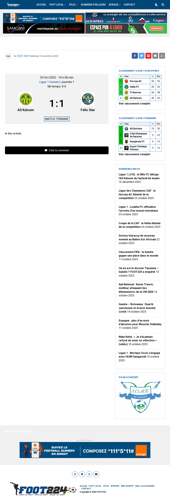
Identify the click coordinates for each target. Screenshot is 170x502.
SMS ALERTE (127, 486)
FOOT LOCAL (56, 4)
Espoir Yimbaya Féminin (138, 148)
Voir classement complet (134, 103)
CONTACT (129, 4)
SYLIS (72, 4)
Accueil (41, 4)
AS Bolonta (136, 128)
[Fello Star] (88, 103)
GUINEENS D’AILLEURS (93, 4)
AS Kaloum (136, 98)
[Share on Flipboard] (148, 56)
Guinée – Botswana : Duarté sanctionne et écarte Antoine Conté (137, 308)
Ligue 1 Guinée (49, 82)
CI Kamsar (135, 92)
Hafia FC (134, 86)
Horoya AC (136, 81)
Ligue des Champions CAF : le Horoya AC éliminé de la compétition (137, 194)
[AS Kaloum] (25, 103)
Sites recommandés (145, 486)
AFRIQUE (113, 4)
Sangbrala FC (137, 141)
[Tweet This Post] (142, 56)
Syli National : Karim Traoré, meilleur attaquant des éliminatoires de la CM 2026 (136, 288)
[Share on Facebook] (135, 56)
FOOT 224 (22, 56)
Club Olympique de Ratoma (138, 135)
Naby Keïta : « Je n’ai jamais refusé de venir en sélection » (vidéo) (138, 340)
